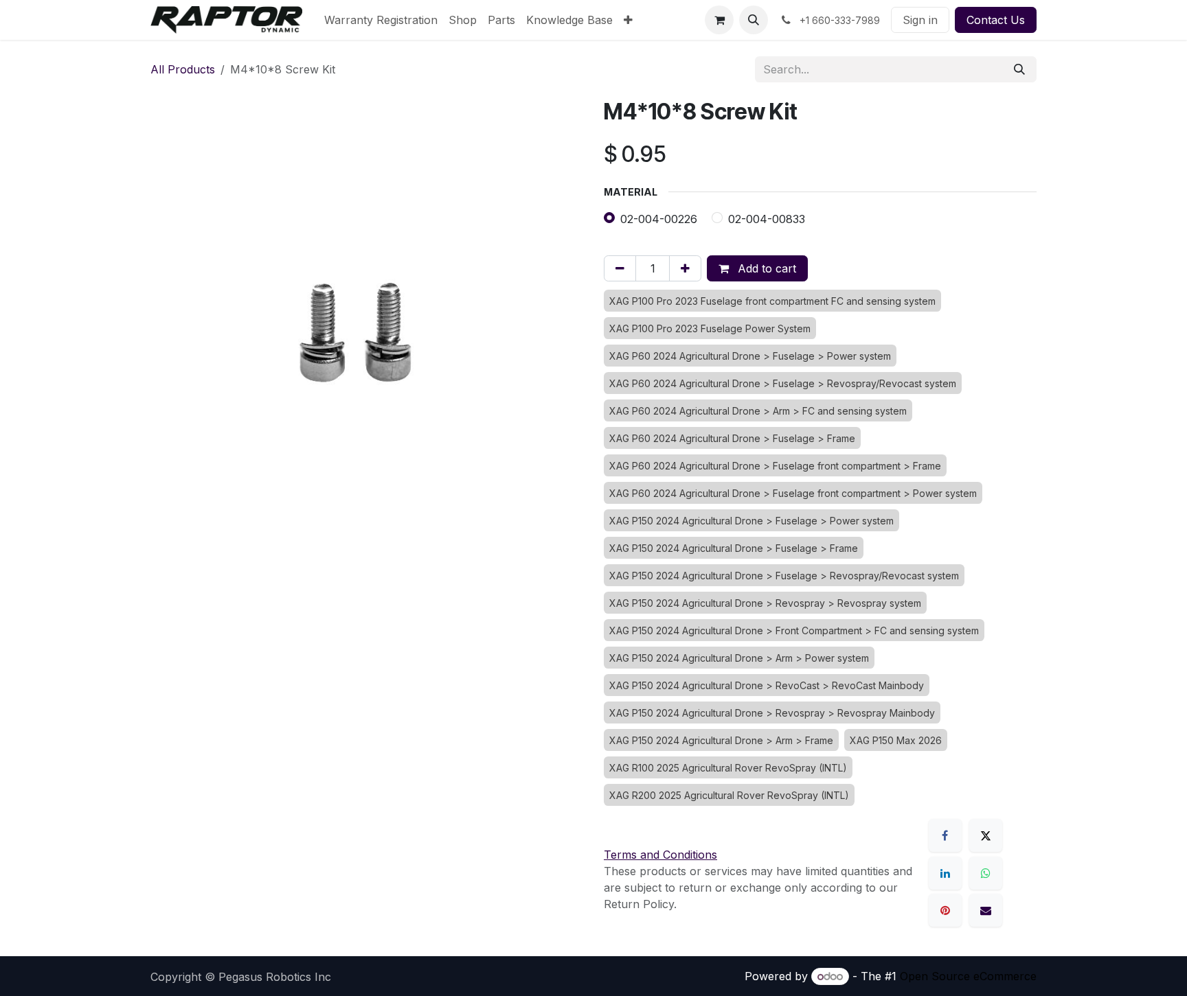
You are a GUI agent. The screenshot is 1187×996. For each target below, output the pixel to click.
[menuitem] (381, 20)
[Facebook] (945, 835)
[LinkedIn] (945, 873)
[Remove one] (620, 268)
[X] (985, 835)
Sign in (920, 20)
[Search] (1019, 69)
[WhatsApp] (985, 873)
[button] (753, 19)
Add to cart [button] (765, 268)
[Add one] (685, 268)
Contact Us (995, 20)
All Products (182, 69)
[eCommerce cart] (719, 19)
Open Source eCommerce (968, 976)
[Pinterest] (945, 910)
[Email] (985, 910)
